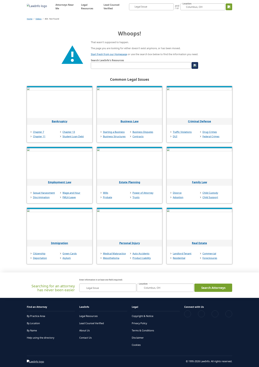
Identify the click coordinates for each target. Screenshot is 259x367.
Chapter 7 (38, 132)
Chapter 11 (39, 136)
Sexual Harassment (44, 192)
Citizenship (39, 253)
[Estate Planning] (129, 163)
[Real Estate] (199, 224)
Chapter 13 (69, 132)
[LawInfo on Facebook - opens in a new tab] (187, 313)
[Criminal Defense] (199, 102)
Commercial (209, 253)
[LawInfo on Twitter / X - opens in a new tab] (201, 313)
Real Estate (199, 243)
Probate (107, 197)
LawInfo (84, 307)
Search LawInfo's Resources (107, 60)
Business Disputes (142, 132)
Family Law (199, 182)
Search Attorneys (213, 288)
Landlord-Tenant (182, 253)
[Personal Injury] (129, 224)
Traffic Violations (182, 132)
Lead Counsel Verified (111, 6)
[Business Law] (129, 102)
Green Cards (70, 253)
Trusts (136, 197)
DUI (175, 136)
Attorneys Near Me (64, 6)
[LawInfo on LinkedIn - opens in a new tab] (228, 313)
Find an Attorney (37, 307)
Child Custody (210, 192)
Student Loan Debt (73, 136)
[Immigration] (59, 224)
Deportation (40, 258)
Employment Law (59, 182)
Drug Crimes (209, 132)
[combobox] (151, 6)
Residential (179, 258)
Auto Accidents (140, 253)
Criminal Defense (199, 121)
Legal (135, 307)
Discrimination (41, 197)
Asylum (67, 258)
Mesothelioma (111, 258)
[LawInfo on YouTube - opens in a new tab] (215, 313)
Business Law (129, 121)
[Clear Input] (171, 7)
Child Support (210, 197)
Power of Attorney (142, 192)
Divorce (177, 192)
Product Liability (141, 258)
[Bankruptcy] (59, 102)
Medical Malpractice (114, 253)
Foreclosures (209, 258)
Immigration (59, 243)
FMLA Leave (69, 197)
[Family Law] (199, 163)
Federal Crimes (210, 136)
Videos (39, 18)
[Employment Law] (59, 163)
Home (29, 18)
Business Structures (114, 136)
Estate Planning (129, 182)
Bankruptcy (59, 121)
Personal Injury (129, 243)
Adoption (178, 197)
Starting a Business (114, 132)
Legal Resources (87, 6)
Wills (105, 192)
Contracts (138, 136)
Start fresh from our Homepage (109, 54)
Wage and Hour (71, 192)
